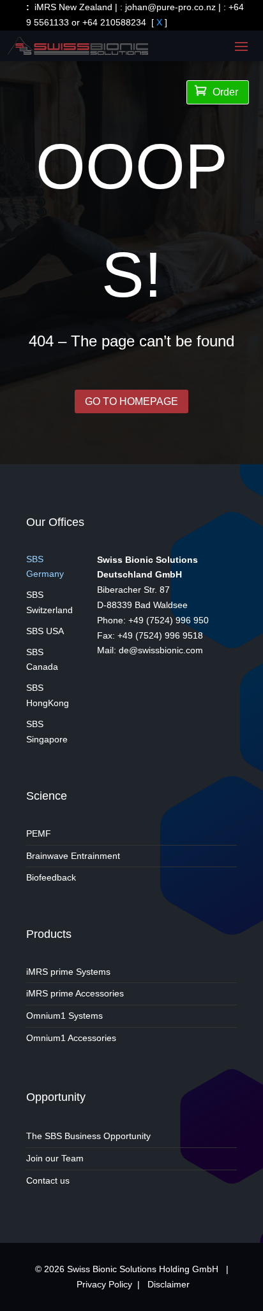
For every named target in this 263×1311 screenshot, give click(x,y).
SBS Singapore (47, 731)
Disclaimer (168, 1284)
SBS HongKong (47, 695)
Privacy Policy (104, 1284)
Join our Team (55, 1158)
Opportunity (56, 1097)
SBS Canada (42, 659)
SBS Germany (45, 566)
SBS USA (45, 631)
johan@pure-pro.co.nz (170, 7)
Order (216, 91)
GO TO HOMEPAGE (131, 401)
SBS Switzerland (49, 602)
